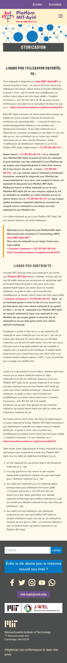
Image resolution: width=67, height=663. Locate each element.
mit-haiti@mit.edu (33, 594)
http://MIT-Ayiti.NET (47, 81)
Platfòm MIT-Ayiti (17, 276)
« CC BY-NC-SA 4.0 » (50, 147)
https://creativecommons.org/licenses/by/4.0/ (36, 107)
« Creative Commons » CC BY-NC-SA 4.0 (26, 298)
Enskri (37, 4)
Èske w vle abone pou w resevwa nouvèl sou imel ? (33, 566)
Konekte (55, 4)
